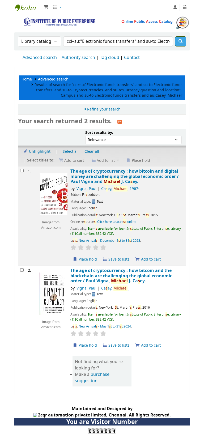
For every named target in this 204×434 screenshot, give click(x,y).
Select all (71, 151)
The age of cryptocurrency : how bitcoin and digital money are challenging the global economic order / (124, 176)
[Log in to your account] (175, 7)
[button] (45, 7)
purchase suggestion (92, 377)
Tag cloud (109, 57)
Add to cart (150, 259)
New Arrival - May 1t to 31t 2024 (105, 326)
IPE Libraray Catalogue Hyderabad (28, 7)
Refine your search (104, 109)
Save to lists (118, 259)
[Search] (180, 41)
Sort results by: (99, 132)
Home (27, 79)
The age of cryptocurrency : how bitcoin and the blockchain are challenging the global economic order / (121, 275)
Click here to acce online (116, 221)
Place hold (87, 259)
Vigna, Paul (86, 189)
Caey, (120, 189)
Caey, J (115, 288)
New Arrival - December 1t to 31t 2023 (109, 240)
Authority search (78, 57)
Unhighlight (39, 151)
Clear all (91, 151)
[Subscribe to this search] (119, 122)
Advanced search (40, 57)
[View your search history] (184, 7)
